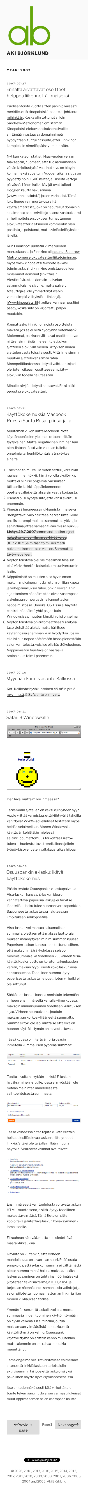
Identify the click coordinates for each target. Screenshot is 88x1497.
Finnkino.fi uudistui (29, 246)
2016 (45, 1471)
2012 (10, 1476)
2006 (67, 1476)
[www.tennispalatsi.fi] (23, 196)
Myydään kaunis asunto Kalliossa (40, 678)
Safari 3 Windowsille (27, 717)
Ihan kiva (14, 799)
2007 (57, 1476)
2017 (36, 1471)
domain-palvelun (48, 280)
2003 (41, 1481)
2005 (76, 1476)
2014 (63, 1471)
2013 (72, 1471)
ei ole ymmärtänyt (37, 291)
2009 (38, 1476)
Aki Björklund (28, 53)
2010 (28, 1476)
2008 (47, 1476)
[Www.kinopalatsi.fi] (22, 302)
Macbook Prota (56, 431)
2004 (26, 1481)
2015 (54, 1471)
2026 (18, 1471)
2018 (27, 1471)
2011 (19, 1476)
